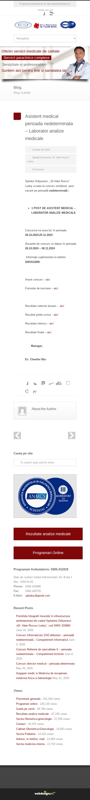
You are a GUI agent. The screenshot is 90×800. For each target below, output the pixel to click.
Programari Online (48, 553)
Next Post (71, 435)
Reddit (49, 381)
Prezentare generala (28, 698)
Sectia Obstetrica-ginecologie (34, 718)
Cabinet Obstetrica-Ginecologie (35, 729)
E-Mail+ (32, 389)
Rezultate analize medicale (48, 534)
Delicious (66, 381)
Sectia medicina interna (30, 744)
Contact (21, 723)
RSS (49, 11)
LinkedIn (41, 381)
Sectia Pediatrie (25, 734)
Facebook (41, 11)
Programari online (26, 703)
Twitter (32, 381)
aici (48, 279)
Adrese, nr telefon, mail (30, 739)
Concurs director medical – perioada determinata (45, 663)
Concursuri (38, 169)
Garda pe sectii (25, 708)
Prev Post (17, 435)
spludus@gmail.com (37, 595)
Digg (57, 381)
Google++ (24, 389)
